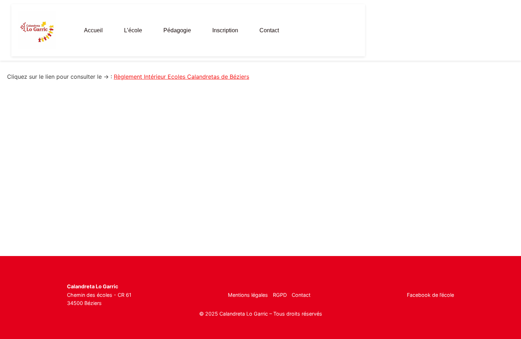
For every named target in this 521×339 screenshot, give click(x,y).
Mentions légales (248, 295)
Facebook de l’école (430, 295)
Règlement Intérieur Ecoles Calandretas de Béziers (181, 76)
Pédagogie (177, 30)
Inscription (225, 30)
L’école (133, 30)
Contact (269, 30)
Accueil (93, 30)
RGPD (280, 295)
